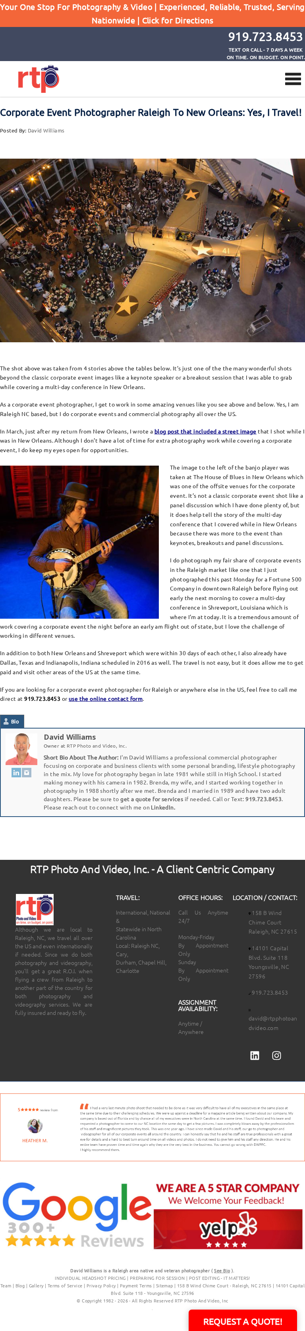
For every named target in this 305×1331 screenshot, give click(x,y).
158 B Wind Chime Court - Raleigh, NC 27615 (224, 1285)
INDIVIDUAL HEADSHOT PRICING (90, 1278)
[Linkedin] (254, 1055)
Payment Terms (136, 1285)
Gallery (36, 1285)
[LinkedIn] (16, 772)
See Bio (222, 1270)
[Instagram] (26, 772)
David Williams (46, 130)
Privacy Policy (102, 1285)
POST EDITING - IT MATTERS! (219, 1278)
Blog (20, 1285)
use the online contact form (106, 698)
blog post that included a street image (205, 431)
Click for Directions (177, 20)
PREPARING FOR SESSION (157, 1278)
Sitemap (164, 1285)
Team (6, 1285)
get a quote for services (151, 798)
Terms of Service (65, 1285)
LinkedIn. (163, 807)
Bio (15, 721)
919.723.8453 (263, 798)
